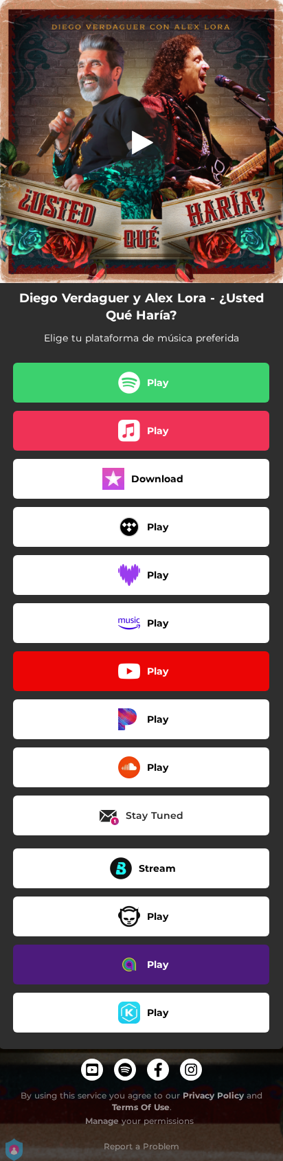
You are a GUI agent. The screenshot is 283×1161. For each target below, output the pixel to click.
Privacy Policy (213, 1095)
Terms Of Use (141, 1107)
